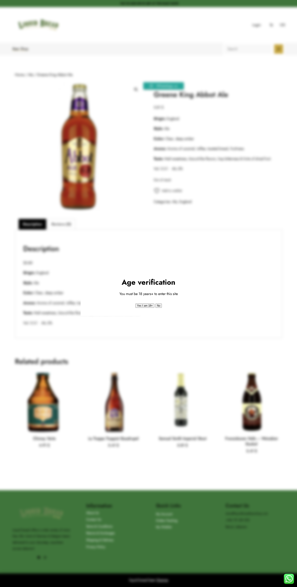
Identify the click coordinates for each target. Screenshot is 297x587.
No (158, 305)
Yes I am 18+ (145, 305)
